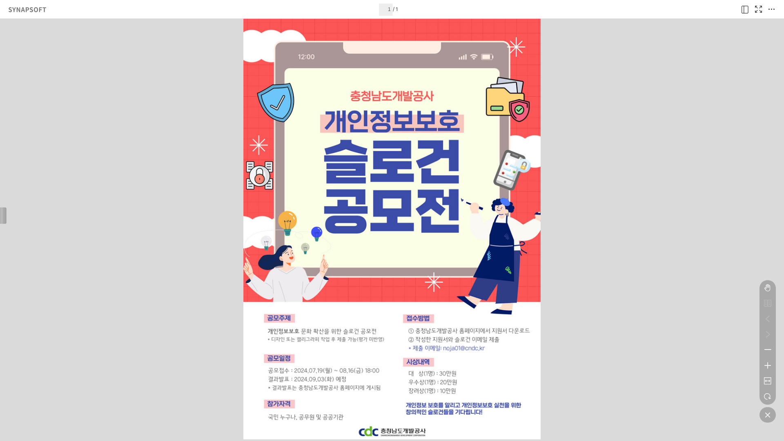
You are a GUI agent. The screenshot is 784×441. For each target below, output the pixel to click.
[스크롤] (768, 288)
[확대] (768, 365)
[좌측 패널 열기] (745, 9)
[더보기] (771, 9)
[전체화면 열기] (758, 9)
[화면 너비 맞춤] (768, 381)
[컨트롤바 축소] (768, 415)
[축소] (768, 350)
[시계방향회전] (768, 396)
